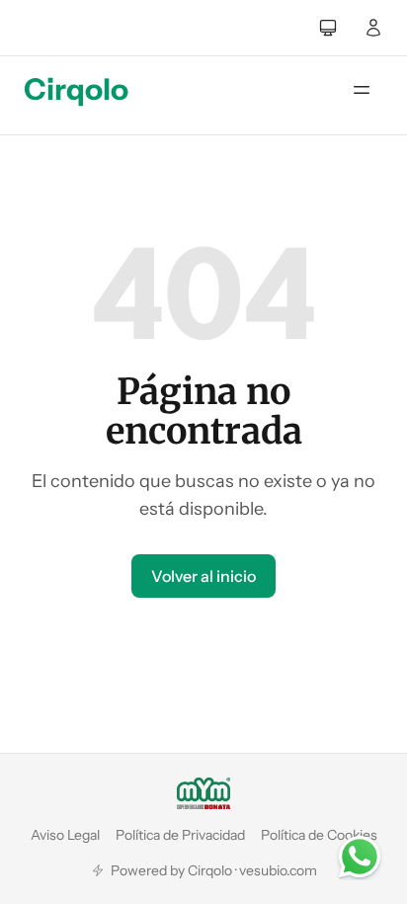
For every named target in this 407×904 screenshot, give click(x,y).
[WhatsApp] (359, 856)
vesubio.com (278, 870)
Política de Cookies (319, 835)
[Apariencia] (328, 27)
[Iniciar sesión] (373, 27)
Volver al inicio (203, 576)
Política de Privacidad (180, 835)
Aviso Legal (65, 835)
